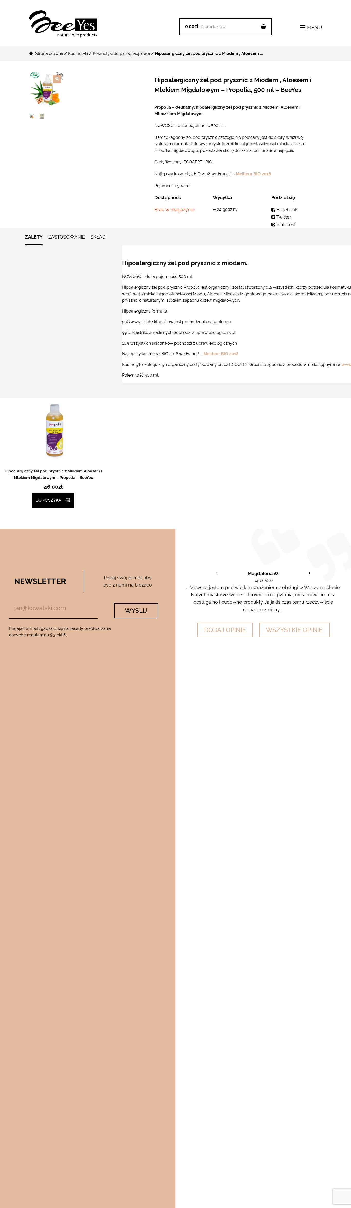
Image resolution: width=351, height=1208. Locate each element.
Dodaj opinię (225, 630)
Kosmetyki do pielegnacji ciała (121, 53)
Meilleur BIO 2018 (253, 173)
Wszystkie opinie (294, 630)
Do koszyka (48, 500)
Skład (98, 237)
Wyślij (136, 610)
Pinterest (285, 224)
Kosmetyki (78, 53)
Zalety (34, 237)
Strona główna (49, 53)
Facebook (286, 209)
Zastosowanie (66, 237)
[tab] (34, 239)
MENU (314, 27)
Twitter (283, 217)
